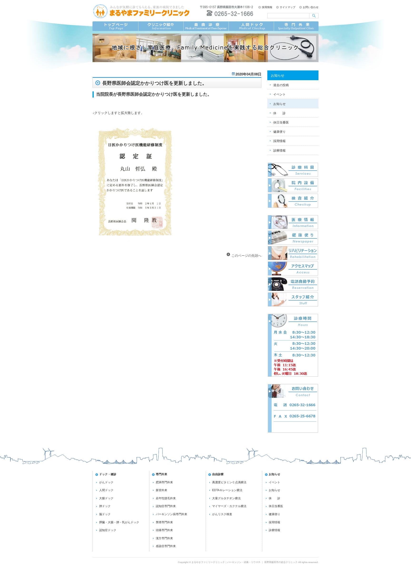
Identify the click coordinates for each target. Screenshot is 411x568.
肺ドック (105, 506)
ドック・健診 (107, 474)
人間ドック (106, 490)
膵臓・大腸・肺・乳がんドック (119, 522)
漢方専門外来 (164, 538)
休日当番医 (281, 122)
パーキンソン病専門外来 (171, 514)
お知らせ (279, 104)
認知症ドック (107, 530)
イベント (279, 94)
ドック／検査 (251, 26)
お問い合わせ (310, 7)
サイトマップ (287, 7)
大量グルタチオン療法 (226, 498)
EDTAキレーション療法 (227, 490)
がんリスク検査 (222, 514)
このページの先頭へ (246, 255)
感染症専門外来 (166, 546)
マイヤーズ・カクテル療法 (229, 506)
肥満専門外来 (164, 482)
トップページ (115, 26)
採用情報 (267, 7)
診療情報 (279, 150)
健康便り (279, 131)
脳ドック (105, 514)
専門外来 (296, 26)
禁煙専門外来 (164, 522)
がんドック (106, 482)
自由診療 (206, 26)
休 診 (279, 113)
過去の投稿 (281, 85)
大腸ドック (106, 498)
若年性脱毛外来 (166, 498)
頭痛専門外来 (164, 530)
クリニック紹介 (160, 26)
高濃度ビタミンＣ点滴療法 (229, 482)
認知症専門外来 (166, 506)
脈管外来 (161, 490)
